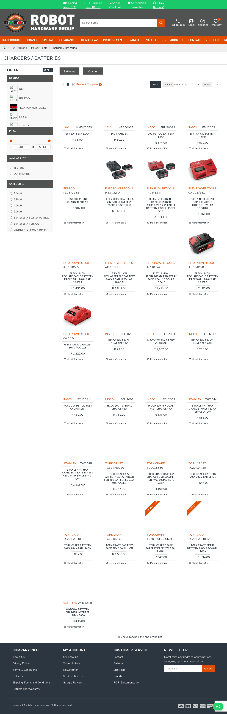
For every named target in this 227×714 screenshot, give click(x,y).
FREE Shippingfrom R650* (93, 5)
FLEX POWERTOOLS (119, 188)
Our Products (18, 48)
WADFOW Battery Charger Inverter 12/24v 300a (77, 612)
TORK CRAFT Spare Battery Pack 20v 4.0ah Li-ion (202, 548)
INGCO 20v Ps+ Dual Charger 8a (119, 407)
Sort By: (168, 84)
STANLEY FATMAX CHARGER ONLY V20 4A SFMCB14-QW (202, 408)
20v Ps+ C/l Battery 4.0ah (203, 135)
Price (12, 131)
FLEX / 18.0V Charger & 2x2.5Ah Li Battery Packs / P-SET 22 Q (119, 202)
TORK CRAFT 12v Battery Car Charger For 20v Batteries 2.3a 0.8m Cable (119, 479)
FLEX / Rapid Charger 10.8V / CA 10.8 (77, 346)
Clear (49, 70)
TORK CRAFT (114, 463)
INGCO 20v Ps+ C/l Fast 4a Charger (77, 407)
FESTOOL (69, 188)
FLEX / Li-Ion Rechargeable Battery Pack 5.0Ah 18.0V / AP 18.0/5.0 (202, 278)
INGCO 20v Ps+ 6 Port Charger (161, 342)
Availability (17, 158)
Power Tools (39, 48)
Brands (14, 78)
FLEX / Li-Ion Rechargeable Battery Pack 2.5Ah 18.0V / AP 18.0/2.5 (119, 278)
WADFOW (70, 603)
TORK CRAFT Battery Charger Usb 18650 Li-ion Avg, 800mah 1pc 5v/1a (160, 479)
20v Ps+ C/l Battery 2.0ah (161, 135)
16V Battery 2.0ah (78, 133)
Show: (207, 84)
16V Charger (119, 133)
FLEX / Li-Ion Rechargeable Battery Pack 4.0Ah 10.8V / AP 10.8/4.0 (160, 278)
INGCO (151, 127)
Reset (156, 84)
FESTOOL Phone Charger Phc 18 (77, 201)
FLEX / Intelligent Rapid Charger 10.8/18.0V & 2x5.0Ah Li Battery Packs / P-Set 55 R (161, 205)
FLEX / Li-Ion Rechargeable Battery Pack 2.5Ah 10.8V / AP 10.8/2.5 (77, 278)
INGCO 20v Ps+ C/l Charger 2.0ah (202, 342)
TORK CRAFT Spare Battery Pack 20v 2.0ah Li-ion (160, 548)
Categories (16, 184)
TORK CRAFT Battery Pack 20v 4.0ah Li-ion (77, 547)
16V (66, 127)
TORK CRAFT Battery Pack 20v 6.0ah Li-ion (119, 547)
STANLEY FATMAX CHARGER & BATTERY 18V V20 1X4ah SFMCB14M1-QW (77, 474)
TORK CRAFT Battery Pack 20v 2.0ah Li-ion (202, 476)
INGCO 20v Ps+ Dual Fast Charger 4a (161, 407)
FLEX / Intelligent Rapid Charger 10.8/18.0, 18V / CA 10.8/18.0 (202, 204)
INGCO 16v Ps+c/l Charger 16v (119, 342)
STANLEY (194, 399)
